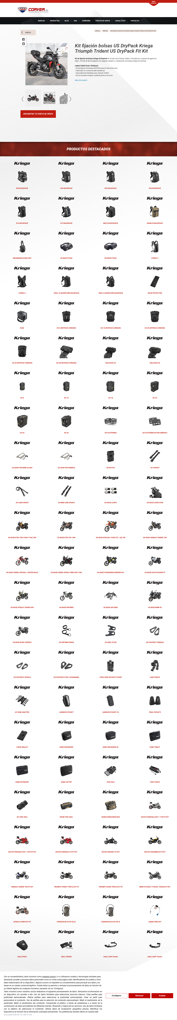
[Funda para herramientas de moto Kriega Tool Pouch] (155, 757)
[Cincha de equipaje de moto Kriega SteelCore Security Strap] (110, 652)
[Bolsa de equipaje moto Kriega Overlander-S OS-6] (22, 373)
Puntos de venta (103, 21)
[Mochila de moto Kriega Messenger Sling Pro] (22, 233)
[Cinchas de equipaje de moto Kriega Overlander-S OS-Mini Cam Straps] (66, 478)
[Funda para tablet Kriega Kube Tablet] (155, 722)
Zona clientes (154, 2)
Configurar (116, 995)
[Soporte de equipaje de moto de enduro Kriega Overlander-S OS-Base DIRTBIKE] (66, 582)
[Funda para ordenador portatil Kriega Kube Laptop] (66, 757)
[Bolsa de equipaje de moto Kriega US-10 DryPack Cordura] (110, 303)
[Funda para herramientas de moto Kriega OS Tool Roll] (22, 792)
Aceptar (162, 995)
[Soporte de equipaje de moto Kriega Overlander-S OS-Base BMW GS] (155, 582)
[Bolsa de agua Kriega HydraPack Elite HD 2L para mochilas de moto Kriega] (110, 897)
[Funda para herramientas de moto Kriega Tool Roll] (110, 757)
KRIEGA (28, 32)
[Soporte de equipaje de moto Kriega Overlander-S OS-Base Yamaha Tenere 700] (155, 513)
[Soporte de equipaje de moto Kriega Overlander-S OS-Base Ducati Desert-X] (155, 548)
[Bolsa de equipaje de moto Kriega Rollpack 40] (155, 338)
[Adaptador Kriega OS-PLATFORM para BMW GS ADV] (22, 443)
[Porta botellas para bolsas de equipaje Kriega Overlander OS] (110, 443)
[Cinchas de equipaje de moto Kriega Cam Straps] (155, 652)
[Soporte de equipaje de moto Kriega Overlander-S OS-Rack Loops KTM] (155, 478)
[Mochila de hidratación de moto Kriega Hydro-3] (155, 233)
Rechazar (139, 995)
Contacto (135, 21)
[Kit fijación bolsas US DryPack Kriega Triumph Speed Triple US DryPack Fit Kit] (110, 862)
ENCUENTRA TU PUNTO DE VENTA (38, 114)
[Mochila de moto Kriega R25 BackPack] (66, 163)
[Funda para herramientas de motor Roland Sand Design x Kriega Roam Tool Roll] (66, 792)
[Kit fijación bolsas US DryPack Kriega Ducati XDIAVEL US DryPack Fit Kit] (110, 827)
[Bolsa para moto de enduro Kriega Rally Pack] (22, 932)
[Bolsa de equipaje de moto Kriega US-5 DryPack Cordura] (66, 303)
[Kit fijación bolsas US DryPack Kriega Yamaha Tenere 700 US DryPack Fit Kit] (22, 862)
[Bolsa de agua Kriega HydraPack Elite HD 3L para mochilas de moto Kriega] (66, 897)
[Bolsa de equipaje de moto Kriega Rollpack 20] (110, 338)
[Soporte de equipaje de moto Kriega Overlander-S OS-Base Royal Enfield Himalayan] (22, 617)
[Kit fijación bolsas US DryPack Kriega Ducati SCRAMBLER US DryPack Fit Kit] (155, 827)
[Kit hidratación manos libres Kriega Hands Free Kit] (155, 897)
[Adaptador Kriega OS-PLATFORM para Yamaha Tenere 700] (66, 443)
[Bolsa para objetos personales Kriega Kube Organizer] (66, 722)
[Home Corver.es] (33, 10)
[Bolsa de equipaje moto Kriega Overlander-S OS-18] (110, 373)
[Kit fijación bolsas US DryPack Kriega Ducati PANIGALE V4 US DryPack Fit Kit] (66, 827)
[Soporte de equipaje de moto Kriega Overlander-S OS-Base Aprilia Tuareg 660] (22, 582)
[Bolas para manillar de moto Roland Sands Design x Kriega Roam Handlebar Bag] (110, 792)
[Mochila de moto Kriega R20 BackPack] (155, 163)
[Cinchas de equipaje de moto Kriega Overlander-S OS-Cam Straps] (22, 478)
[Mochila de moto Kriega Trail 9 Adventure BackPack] (110, 268)
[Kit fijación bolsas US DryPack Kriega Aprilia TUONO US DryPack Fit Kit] (22, 897)
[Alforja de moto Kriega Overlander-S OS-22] (155, 373)
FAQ (75, 21)
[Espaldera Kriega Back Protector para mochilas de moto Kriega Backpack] (155, 268)
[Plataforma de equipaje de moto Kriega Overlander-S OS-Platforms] (110, 408)
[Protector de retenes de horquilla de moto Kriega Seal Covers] (66, 932)
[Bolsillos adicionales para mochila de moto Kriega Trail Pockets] (155, 687)
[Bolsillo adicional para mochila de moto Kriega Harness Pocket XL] (110, 687)
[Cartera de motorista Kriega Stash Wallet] (22, 722)
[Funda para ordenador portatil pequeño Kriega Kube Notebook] (22, 757)
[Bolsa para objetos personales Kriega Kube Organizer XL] (110, 722)
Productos (54, 21)
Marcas (41, 21)
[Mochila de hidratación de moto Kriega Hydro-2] (22, 268)
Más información (81, 80)
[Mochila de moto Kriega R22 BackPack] (110, 163)
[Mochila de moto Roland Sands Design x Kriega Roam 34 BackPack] (155, 198)
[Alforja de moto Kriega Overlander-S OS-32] (22, 408)
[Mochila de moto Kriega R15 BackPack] (66, 198)
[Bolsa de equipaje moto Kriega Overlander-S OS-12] (66, 373)
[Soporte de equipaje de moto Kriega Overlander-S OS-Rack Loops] (110, 478)
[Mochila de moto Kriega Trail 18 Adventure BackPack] (66, 268)
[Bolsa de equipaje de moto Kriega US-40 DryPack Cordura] (66, 338)
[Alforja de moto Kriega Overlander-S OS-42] (66, 408)
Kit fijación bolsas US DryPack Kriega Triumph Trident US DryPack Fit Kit (133, 31)
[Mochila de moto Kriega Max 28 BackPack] (110, 198)
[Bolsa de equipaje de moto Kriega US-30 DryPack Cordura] (22, 338)
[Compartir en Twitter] (23, 44)
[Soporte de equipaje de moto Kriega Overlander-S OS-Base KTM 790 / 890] (66, 513)
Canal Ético (120, 21)
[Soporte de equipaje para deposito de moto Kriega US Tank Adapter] (22, 687)
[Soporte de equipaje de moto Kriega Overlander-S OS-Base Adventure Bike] (110, 582)
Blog (67, 21)
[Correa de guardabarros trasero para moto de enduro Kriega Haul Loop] (155, 932)
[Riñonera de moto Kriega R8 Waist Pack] (110, 233)
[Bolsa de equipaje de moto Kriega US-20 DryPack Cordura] (155, 303)
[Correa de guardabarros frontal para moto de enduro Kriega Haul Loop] (110, 932)
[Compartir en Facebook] (23, 39)
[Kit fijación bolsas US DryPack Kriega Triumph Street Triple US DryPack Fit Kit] (66, 862)
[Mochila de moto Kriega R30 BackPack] (22, 163)
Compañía (86, 21)
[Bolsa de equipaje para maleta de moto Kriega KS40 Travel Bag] (22, 303)
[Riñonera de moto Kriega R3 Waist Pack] (66, 233)
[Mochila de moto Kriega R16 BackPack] (22, 198)
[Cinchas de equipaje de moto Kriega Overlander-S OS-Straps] (155, 443)
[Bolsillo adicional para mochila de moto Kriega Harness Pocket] (66, 687)
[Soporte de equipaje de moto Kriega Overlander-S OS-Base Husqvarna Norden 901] (110, 548)
